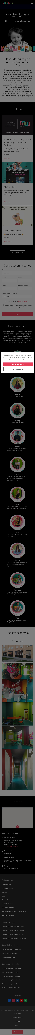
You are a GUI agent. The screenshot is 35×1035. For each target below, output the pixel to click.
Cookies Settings (18, 369)
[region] (17, 362)
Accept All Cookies (18, 364)
